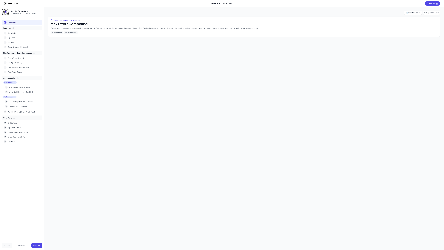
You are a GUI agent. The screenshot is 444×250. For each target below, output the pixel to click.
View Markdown (413, 13)
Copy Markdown (431, 13)
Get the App (433, 3)
